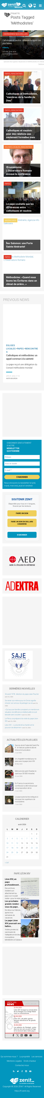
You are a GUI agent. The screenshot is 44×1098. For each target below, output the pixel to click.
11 (12, 843)
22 (32, 848)
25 (12, 852)
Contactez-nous (22, 1065)
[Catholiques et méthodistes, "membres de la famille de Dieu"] (22, 87)
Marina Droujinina (10, 54)
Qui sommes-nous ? (9, 1056)
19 (17, 848)
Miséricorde (10, 220)
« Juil (7, 863)
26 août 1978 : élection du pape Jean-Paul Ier (22, 694)
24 (7, 852)
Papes (7, 74)
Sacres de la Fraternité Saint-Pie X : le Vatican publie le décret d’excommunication (27, 747)
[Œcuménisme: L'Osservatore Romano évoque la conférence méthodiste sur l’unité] (22, 160)
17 (7, 848)
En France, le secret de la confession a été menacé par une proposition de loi (26, 785)
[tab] (13, 1003)
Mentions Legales (14, 1061)
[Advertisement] (22, 415)
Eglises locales (12, 147)
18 (12, 848)
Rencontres (16, 74)
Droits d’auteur (30, 1061)
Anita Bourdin (11, 378)
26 (17, 852)
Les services (37, 1056)
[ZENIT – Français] (12, 5)
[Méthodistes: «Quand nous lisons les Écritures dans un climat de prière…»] (22, 271)
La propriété (24, 1056)
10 (7, 843)
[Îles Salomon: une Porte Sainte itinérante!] (22, 234)
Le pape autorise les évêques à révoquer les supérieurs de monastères (26, 799)
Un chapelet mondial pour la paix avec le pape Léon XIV (25, 760)
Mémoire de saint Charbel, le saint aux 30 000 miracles (25, 772)
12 (17, 843)
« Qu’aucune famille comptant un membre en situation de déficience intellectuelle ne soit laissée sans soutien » (22, 712)
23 (37, 848)
